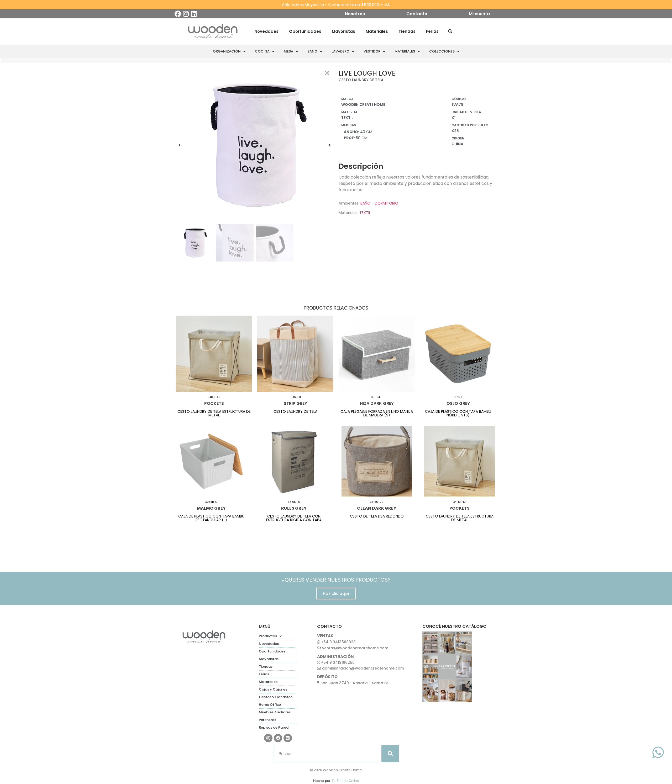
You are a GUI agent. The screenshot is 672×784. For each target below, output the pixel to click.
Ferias (432, 31)
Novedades (266, 31)
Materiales (377, 31)
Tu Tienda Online (345, 780)
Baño (312, 51)
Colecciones (442, 51)
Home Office (270, 704)
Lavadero (340, 51)
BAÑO (365, 203)
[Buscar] (450, 31)
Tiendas (407, 31)
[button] (179, 145)
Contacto (416, 14)
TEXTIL (365, 212)
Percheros (267, 719)
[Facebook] (178, 14)
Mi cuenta (479, 14)
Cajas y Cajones (273, 689)
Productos (268, 636)
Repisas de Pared (273, 727)
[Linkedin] (193, 14)
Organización (227, 51)
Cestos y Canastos (275, 696)
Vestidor (372, 51)
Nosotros (355, 14)
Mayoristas (343, 31)
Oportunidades (305, 31)
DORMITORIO (386, 203)
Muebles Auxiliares (275, 712)
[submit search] (390, 753)
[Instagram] (185, 14)
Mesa (288, 51)
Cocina (262, 51)
